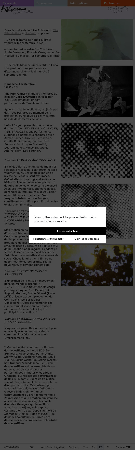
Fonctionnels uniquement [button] (48, 238)
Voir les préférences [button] (87, 238)
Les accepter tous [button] (67, 231)
